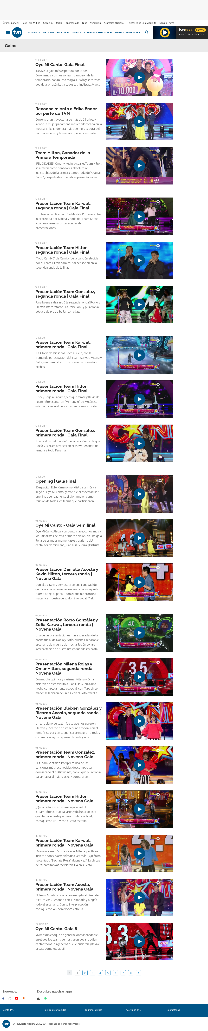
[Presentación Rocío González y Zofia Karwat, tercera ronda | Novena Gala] (139, 633)
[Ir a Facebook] (3, 998)
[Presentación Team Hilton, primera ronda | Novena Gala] (139, 809)
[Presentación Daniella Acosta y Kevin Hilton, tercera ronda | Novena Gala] (139, 582)
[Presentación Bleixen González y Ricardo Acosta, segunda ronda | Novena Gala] (139, 721)
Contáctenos (173, 1010)
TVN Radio (77, 32)
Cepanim (47, 23)
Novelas (119, 32)
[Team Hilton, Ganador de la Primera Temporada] (139, 165)
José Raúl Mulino (31, 23)
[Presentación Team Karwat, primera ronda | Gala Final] (139, 355)
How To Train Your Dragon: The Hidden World (192, 34)
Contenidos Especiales (96, 32)
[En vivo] (181, 28)
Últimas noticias (11, 23)
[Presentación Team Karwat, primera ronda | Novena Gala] (139, 853)
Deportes (61, 32)
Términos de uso (93, 1010)
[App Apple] (39, 998)
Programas (132, 32)
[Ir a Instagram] (10, 998)
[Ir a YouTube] (17, 998)
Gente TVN (8, 1010)
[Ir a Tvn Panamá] (17, 32)
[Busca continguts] (146, 32)
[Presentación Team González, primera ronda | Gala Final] (139, 443)
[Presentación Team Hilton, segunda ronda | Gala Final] (139, 260)
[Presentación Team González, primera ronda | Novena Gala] (139, 765)
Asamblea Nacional (114, 23)
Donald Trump (166, 23)
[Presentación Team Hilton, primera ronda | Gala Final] (139, 399)
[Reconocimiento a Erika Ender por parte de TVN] (139, 121)
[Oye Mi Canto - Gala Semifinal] (139, 538)
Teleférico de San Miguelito (141, 23)
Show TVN (48, 32)
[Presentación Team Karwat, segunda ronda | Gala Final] (139, 216)
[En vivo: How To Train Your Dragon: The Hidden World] (164, 32)
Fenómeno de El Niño (76, 23)
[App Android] (46, 998)
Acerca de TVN (133, 1010)
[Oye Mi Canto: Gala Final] (139, 77)
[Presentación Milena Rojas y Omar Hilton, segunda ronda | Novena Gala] (139, 677)
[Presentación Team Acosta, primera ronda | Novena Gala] (139, 897)
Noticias (32, 32)
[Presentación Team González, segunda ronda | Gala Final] (139, 304)
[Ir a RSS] (24, 998)
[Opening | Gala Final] (139, 494)
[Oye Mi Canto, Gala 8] (139, 941)
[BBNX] (6, 1024)
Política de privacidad (55, 1010)
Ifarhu (59, 23)
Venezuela (95, 23)
